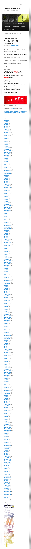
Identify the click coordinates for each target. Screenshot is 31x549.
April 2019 (6, 254)
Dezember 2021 (7, 205)
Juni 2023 (6, 178)
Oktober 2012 (7, 373)
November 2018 (7, 262)
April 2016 (6, 309)
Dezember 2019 (7, 242)
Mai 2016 (6, 308)
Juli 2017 (6, 286)
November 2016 (7, 299)
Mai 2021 (6, 216)
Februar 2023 (7, 184)
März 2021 (6, 219)
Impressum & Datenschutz (9, 29)
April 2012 (6, 383)
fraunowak (6, 46)
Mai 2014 (6, 344)
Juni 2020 (6, 233)
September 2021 (7, 210)
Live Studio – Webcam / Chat (18, 23)
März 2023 (6, 182)
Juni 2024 (6, 160)
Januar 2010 (6, 424)
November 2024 (7, 152)
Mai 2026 (6, 124)
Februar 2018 (7, 276)
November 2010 (7, 409)
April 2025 (6, 144)
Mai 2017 (6, 289)
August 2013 (6, 358)
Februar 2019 (7, 257)
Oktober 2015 (7, 318)
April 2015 (6, 328)
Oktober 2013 (7, 355)
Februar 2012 (7, 386)
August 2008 (6, 448)
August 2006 (6, 479)
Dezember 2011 (7, 389)
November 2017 (7, 280)
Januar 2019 (6, 259)
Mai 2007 (6, 470)
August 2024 (6, 156)
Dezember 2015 (7, 315)
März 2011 (6, 402)
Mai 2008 (6, 451)
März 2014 (6, 347)
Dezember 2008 (7, 444)
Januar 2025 (6, 149)
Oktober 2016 (7, 300)
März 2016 (6, 311)
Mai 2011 (6, 399)
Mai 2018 (6, 271)
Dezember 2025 (7, 132)
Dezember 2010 (7, 407)
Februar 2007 (7, 474)
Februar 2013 (7, 367)
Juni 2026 (6, 123)
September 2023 (7, 173)
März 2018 (6, 274)
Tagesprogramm (7, 23)
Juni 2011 (6, 398)
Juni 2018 (6, 270)
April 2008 (6, 453)
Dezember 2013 (7, 352)
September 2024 (7, 155)
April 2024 (6, 163)
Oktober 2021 (7, 208)
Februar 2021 (7, 221)
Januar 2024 (6, 167)
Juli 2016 (6, 305)
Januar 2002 (6, 488)
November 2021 (7, 207)
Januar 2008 (6, 457)
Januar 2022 (6, 204)
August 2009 (6, 432)
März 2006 (6, 480)
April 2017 (6, 291)
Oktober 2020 (7, 227)
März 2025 (6, 146)
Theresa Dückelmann (8, 113)
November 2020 (7, 225)
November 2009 (7, 427)
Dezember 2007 (7, 459)
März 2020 (6, 237)
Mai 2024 (6, 161)
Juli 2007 (6, 467)
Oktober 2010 (7, 410)
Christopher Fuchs (12, 111)
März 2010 (6, 421)
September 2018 (7, 265)
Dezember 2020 (7, 224)
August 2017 (6, 285)
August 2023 (6, 175)
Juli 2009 (6, 433)
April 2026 (6, 126)
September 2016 (7, 302)
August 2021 (6, 212)
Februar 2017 (7, 294)
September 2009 (7, 430)
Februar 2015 (7, 331)
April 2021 (6, 218)
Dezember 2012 (7, 370)
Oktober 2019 (7, 245)
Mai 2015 (6, 326)
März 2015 (6, 329)
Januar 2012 (6, 387)
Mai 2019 (6, 253)
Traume (14, 113)
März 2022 (6, 201)
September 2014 (7, 338)
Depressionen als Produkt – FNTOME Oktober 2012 (11, 41)
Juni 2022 (6, 196)
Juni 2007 (6, 468)
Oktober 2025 (7, 135)
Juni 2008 (6, 450)
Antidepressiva (7, 110)
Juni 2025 (6, 141)
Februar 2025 (7, 147)
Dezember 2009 (7, 425)
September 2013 (7, 357)
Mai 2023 (6, 179)
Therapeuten (22, 112)
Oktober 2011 (7, 392)
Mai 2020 (6, 234)
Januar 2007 (6, 476)
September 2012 (7, 375)
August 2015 (6, 322)
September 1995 (7, 491)
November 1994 (7, 493)
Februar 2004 (7, 485)
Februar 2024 (7, 166)
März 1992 (6, 497)
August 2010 (6, 413)
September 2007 (7, 464)
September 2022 (7, 192)
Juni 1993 (6, 496)
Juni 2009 (6, 435)
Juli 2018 (6, 268)
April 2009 (6, 438)
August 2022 (6, 193)
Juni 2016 (6, 306)
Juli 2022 (6, 195)
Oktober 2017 (7, 282)
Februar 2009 (7, 441)
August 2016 (6, 303)
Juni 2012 (6, 380)
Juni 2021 (6, 215)
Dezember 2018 (7, 260)
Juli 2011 (6, 396)
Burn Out (6, 111)
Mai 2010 (6, 418)
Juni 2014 (6, 343)
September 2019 (7, 247)
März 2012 (6, 384)
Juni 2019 (6, 251)
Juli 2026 (6, 121)
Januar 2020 (6, 241)
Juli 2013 (6, 360)
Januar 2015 (6, 332)
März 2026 (6, 128)
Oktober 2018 (7, 263)
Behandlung (23, 110)
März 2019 (6, 256)
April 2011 (6, 401)
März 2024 (6, 164)
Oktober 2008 (7, 447)
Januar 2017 (6, 295)
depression (18, 111)
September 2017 (7, 283)
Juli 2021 (6, 213)
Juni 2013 (6, 361)
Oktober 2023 (7, 172)
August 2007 (6, 465)
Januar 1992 (6, 499)
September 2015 (7, 320)
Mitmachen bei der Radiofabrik (19, 26)
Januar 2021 (6, 222)
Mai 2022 (6, 198)
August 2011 (6, 395)
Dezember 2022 (7, 187)
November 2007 (7, 461)
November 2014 (7, 335)
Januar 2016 (6, 314)
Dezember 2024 (7, 150)
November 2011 (7, 390)
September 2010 (7, 412)
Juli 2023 (6, 176)
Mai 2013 (6, 363)
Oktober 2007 (7, 462)
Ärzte (12, 110)
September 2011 (7, 393)
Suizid (18, 112)
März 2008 (6, 454)
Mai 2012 (6, 381)
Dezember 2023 (7, 169)
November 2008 (7, 445)
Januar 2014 (6, 351)
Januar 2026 (6, 131)
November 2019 (7, 244)
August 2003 (6, 486)
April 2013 (6, 364)
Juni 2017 (6, 288)
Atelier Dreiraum (16, 110)
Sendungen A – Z (7, 26)
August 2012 (6, 376)
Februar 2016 (7, 312)
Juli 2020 (6, 231)
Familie (10, 112)
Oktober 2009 (7, 428)
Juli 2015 (6, 323)
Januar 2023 (6, 185)
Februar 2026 (7, 129)
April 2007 (6, 471)
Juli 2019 (6, 250)
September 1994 (7, 494)
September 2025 (7, 137)
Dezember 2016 (7, 297)
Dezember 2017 (7, 279)
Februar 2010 (7, 422)
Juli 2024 (6, 158)
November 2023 (7, 170)
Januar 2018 (6, 277)
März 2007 (6, 473)
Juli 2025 (6, 140)
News (12, 108)
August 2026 (6, 120)
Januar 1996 (6, 489)
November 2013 (7, 354)
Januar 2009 (6, 442)
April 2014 (6, 346)
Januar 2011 (6, 405)
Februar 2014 (7, 349)
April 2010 (6, 419)
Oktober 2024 (7, 153)
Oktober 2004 (7, 483)
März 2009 (6, 439)
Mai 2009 (6, 436)
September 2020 (7, 228)
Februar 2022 (7, 202)
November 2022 (7, 189)
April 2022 (6, 199)
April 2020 (6, 236)
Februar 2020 (7, 239)
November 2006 (7, 477)
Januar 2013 (6, 369)
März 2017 (6, 292)
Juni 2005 (6, 482)
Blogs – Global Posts (12, 8)
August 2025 (6, 138)
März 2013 (6, 366)
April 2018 (6, 273)
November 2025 (7, 134)
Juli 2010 (6, 415)
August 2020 (6, 230)
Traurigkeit (19, 113)
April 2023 (6, 181)
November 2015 (7, 317)
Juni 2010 (6, 416)
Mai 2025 (6, 143)
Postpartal (14, 112)
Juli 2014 (6, 341)
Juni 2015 (6, 325)
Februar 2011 (7, 404)
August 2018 (6, 266)
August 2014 (6, 340)
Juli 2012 (6, 378)
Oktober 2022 (7, 190)
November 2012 (7, 372)
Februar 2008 (7, 456)
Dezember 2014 (7, 334)
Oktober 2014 (7, 337)
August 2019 (6, 248)
